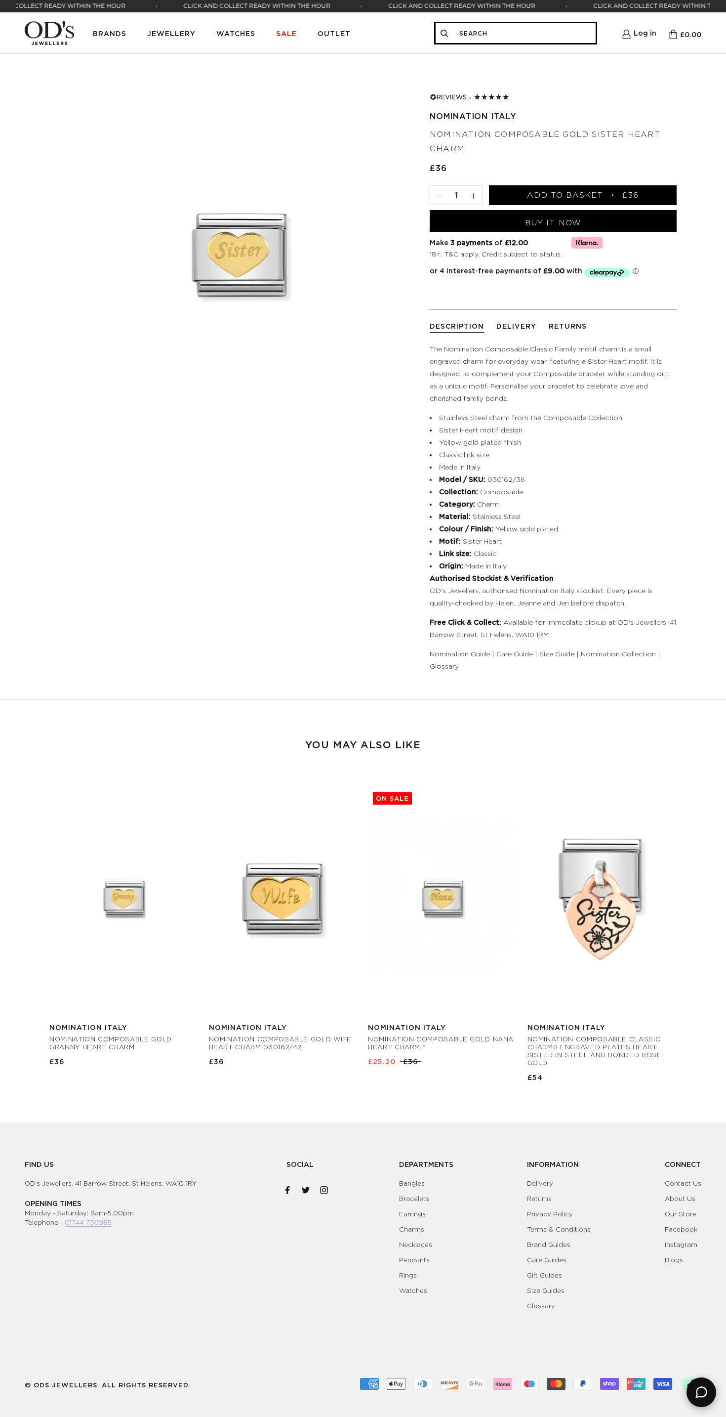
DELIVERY (516, 326)
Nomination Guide (460, 653)
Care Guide (514, 653)
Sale (286, 33)
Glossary (444, 666)
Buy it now (553, 222)
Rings (408, 1275)
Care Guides (546, 1259)
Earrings (412, 1213)
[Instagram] (324, 1188)
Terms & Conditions (559, 1229)
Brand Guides (548, 1244)
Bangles (412, 1183)
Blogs (674, 1259)
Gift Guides (544, 1275)
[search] (524, 33)
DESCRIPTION (457, 326)
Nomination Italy (473, 116)
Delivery (540, 1183)
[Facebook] (287, 1188)
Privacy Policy (550, 1213)
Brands (109, 33)
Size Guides (546, 1290)
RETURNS (568, 326)
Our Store (680, 1213)
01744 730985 (88, 1222)
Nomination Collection (618, 653)
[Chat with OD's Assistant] (701, 1392)
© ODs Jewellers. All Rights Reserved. (107, 1384)
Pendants (414, 1259)
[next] (695, 924)
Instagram (681, 1244)
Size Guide (556, 653)
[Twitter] (306, 1188)
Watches (235, 33)
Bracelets (414, 1198)
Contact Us (683, 1183)
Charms (411, 1229)
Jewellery (171, 33)
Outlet (334, 33)
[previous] (31, 924)
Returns (539, 1198)
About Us (680, 1198)
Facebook (681, 1229)
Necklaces (415, 1244)
